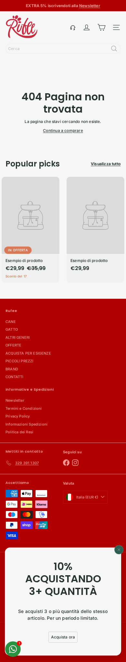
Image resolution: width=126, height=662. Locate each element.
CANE (10, 321)
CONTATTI (14, 377)
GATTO (11, 329)
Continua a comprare (63, 130)
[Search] (114, 49)
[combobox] (63, 49)
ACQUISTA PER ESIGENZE (28, 353)
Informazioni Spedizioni (26, 424)
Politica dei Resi (19, 432)
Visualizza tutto (106, 163)
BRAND (11, 369)
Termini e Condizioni (23, 408)
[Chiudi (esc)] (118, 549)
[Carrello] (101, 27)
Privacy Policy (17, 416)
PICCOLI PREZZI (19, 361)
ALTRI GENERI (17, 337)
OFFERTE (13, 345)
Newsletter (14, 400)
